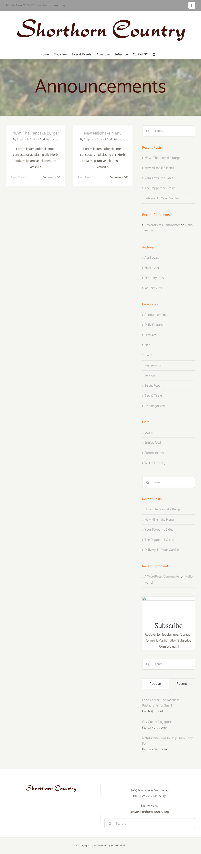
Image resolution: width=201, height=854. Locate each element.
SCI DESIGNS (118, 846)
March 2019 (152, 268)
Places (148, 355)
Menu (148, 345)
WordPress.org (154, 463)
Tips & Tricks (153, 395)
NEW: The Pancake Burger (35, 133)
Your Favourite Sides (158, 178)
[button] (154, 55)
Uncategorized (154, 406)
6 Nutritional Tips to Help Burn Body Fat (167, 740)
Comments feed (155, 453)
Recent (181, 684)
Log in (148, 432)
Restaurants (152, 365)
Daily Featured (154, 325)
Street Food (152, 385)
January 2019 (153, 288)
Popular (155, 684)
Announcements (155, 315)
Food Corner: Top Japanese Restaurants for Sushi (161, 702)
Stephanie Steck (27, 139)
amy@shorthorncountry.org (51, 5)
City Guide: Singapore (157, 722)
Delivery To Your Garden (161, 198)
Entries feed (152, 442)
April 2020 (151, 257)
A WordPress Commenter (162, 225)
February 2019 (154, 278)
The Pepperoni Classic (159, 188)
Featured (150, 335)
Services (150, 375)
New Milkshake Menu (103, 133)
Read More (17, 177)
